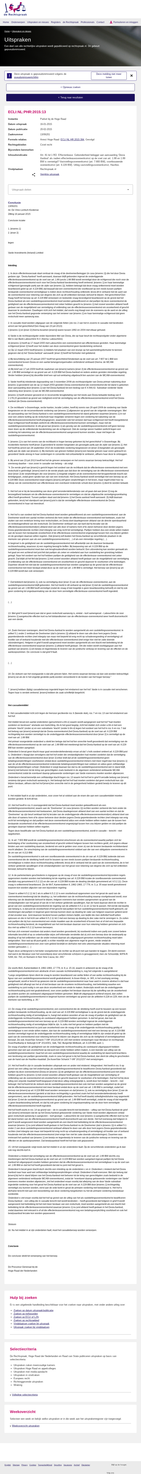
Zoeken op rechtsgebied (26, 1320)
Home (6, 22)
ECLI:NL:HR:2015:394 (72, 139)
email (134, 1465)
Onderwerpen (18, 22)
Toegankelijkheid (45, 1465)
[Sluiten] (131, 75)
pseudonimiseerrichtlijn (26, 77)
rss (130, 1465)
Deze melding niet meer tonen (108, 76)
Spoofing (58, 1465)
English (8, 1465)
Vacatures (68, 1465)
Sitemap (16, 1465)
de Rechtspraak (71, 22)
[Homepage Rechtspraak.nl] (14, 8)
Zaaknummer (15, 134)
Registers (56, 22)
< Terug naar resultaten (70, 97)
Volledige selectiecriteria (25, 1394)
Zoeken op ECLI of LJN (26, 1317)
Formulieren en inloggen (125, 22)
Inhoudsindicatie (17, 155)
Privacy (24, 1465)
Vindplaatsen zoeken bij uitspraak (31, 1323)
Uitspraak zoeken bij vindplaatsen (31, 1327)
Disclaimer (86, 1465)
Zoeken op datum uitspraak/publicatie (33, 1310)
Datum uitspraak (17, 124)
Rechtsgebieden (17, 144)
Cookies (32, 1465)
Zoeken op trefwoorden (26, 1313)
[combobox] (70, 189)
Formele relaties (17, 139)
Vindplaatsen (15, 169)
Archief (77, 1465)
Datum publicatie (17, 129)
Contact (100, 22)
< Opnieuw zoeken (70, 87)
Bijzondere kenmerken (21, 149)
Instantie (13, 119)
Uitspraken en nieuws (38, 22)
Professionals (87, 22)
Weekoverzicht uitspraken (25, 1425)
